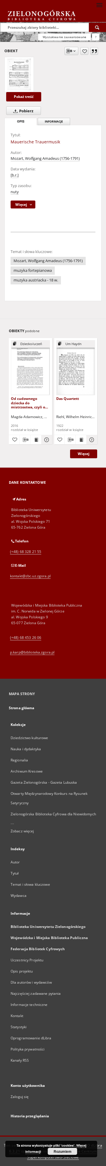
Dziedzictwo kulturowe (29, 737)
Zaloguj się (20, 1096)
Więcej (84, 453)
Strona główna (21, 707)
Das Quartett (67, 398)
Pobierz (25, 110)
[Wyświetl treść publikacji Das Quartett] (81, 440)
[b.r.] (15, 175)
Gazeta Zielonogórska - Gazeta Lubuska (44, 782)
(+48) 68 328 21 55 (25, 551)
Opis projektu (22, 971)
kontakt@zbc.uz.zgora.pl (30, 575)
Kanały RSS (20, 1060)
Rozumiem (63, 1151)
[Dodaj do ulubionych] (84, 51)
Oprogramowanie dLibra (31, 1038)
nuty (15, 191)
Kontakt (17, 1015)
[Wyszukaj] (97, 27)
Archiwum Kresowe (27, 771)
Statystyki (18, 1026)
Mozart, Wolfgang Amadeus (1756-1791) (45, 158)
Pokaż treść (24, 96)
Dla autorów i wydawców (31, 982)
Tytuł (15, 873)
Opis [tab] (20, 121)
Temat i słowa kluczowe (30, 884)
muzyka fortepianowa (33, 270)
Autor (15, 862)
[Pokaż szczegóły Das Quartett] (91, 440)
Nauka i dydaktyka (26, 748)
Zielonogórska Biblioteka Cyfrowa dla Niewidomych (53, 814)
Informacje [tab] (54, 121)
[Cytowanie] (94, 51)
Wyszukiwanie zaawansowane (64, 37)
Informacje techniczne (29, 1004)
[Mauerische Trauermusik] (19, 74)
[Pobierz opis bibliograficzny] (25, 440)
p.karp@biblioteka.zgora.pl (32, 652)
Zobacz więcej (22, 831)
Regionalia (19, 760)
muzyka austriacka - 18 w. (36, 280)
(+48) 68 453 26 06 (25, 637)
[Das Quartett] (76, 367)
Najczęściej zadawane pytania (36, 993)
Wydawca (18, 895)
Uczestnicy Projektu (27, 960)
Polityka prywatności (27, 1049)
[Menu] (99, 4)
